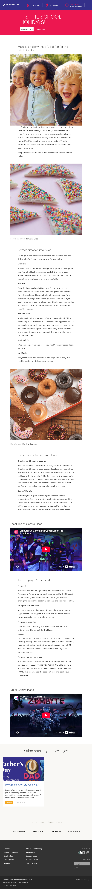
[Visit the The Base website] (56, 831)
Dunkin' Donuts (29, 444)
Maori (78, 867)
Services (7, 848)
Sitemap (7, 863)
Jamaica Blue (32, 238)
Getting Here (9, 859)
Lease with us (31, 856)
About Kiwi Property (34, 848)
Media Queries (32, 859)
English (79, 864)
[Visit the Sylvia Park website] (19, 831)
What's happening (11, 852)
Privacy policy (23, 882)
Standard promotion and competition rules (17, 879)
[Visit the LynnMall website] (38, 831)
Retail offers (8, 856)
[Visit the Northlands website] (74, 831)
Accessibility (31, 852)
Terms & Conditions (9, 885)
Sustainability (31, 863)
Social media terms (9, 882)
